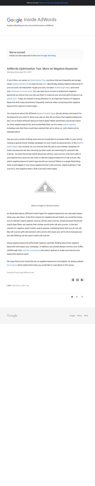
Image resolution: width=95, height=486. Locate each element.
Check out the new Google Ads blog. (53, 3)
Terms (86, 316)
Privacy (79, 316)
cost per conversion (31, 250)
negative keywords (20, 84)
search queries (69, 124)
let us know (12, 265)
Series (23, 285)
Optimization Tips (38, 80)
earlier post (12, 98)
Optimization (16, 285)
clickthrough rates (62, 87)
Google (72, 316)
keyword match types (46, 113)
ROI (44, 84)
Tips (27, 285)
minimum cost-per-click (21, 91)
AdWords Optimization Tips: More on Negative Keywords (42, 68)
